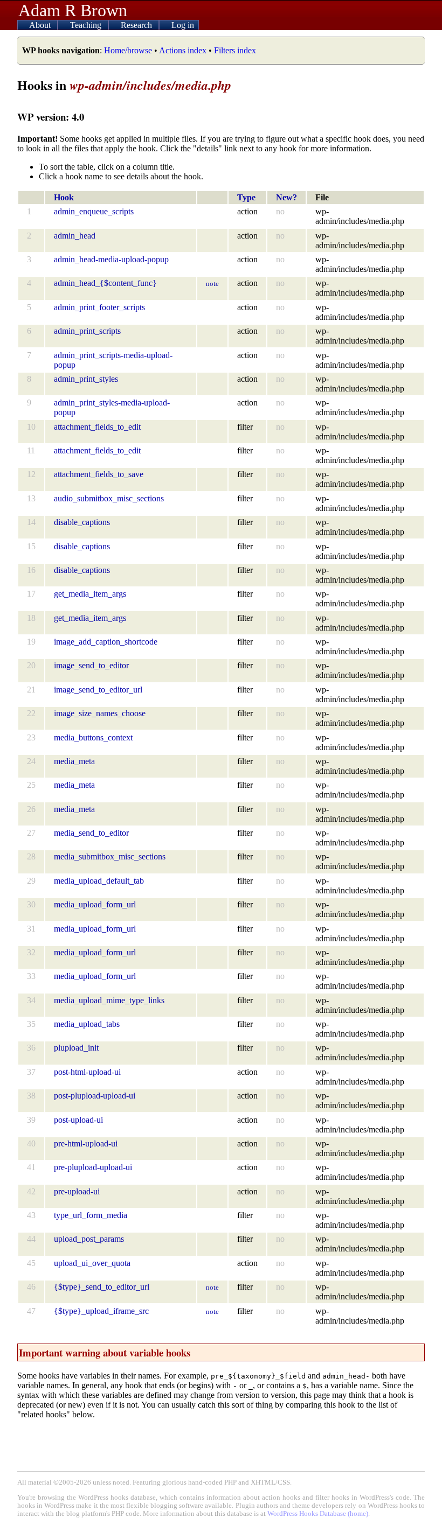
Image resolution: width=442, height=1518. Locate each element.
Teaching (86, 25)
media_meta (74, 761)
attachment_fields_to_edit (97, 426)
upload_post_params (89, 1238)
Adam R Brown (72, 10)
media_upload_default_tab (99, 880)
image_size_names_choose (100, 713)
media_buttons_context (93, 737)
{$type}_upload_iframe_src (101, 1311)
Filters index (235, 50)
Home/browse (128, 50)
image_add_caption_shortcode (105, 641)
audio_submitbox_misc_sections (109, 498)
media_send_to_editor (91, 832)
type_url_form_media (90, 1215)
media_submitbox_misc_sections (109, 856)
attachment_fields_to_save (98, 474)
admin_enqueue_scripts (94, 211)
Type (246, 197)
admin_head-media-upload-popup (111, 259)
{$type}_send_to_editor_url (101, 1286)
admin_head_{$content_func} (105, 283)
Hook (64, 197)
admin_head (74, 235)
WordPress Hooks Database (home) (317, 1513)
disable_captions (82, 522)
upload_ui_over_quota (92, 1263)
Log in (182, 25)
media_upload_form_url (95, 904)
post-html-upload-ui (87, 1071)
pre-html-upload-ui (86, 1143)
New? (286, 197)
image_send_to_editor (91, 665)
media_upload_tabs (87, 1024)
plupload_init (76, 1047)
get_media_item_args (90, 593)
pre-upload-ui (77, 1191)
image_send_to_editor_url (98, 689)
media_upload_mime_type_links (109, 1000)
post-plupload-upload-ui (94, 1095)
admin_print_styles (86, 378)
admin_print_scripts (87, 330)
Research (137, 25)
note (212, 283)
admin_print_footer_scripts (99, 307)
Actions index (182, 50)
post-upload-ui (78, 1119)
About (41, 25)
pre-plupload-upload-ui (93, 1167)
